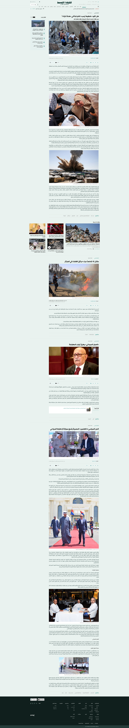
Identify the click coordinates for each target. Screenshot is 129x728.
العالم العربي (96, 13)
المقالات (86, 705)
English (96, 1)
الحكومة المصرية (86, 692)
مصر (77, 215)
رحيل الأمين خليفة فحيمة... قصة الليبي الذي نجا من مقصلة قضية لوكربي (37, 34)
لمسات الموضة (54, 708)
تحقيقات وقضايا (91, 718)
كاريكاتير (86, 707)
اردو (90, 1)
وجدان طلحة (93, 379)
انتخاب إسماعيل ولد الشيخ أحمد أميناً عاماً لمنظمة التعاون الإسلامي (83, 8)
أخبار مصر (92, 692)
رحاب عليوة (94, 461)
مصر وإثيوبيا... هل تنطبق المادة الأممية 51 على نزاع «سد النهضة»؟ (37, 30)
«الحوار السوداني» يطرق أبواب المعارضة (84, 344)
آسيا (92, 708)
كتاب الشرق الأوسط (84, 708)
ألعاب (42, 6)
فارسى (88, 1)
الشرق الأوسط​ (84, 6)
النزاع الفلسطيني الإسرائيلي (84, 215)
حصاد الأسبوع (91, 716)
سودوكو (74, 718)
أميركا (65, 215)
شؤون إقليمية (97, 711)
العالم (80, 6)
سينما (74, 708)
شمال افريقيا (90, 13)
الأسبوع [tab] (31, 17)
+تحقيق (92, 719)
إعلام (74, 710)
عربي (98, 1)
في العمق (51, 6)
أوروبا (92, 707)
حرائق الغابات (91, 334)
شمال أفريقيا (96, 708)
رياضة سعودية (97, 716)
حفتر (66, 692)
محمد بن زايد (71, 692)
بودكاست (45, 6)
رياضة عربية (97, 718)
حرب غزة (92, 215)
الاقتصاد (75, 6)
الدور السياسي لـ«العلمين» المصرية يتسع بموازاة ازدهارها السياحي (74, 429)
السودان (89, 419)
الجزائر (86, 334)
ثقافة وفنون (71, 6)
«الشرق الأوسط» (93, 58)
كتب (74, 705)
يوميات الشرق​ (59, 6)
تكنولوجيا (63, 6)
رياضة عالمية (97, 719)
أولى (93, 419)
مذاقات (55, 705)
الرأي (78, 6)
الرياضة (55, 6)
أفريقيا (92, 710)
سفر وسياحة (54, 707)
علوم (68, 707)
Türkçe (93, 1)
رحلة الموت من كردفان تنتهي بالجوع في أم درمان (38, 46)
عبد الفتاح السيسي (78, 692)
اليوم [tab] (34, 17)
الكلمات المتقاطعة (72, 716)
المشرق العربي (96, 710)
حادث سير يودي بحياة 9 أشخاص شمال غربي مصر (37, 42)
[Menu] (98, 6)
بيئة (68, 708)
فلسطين (73, 215)
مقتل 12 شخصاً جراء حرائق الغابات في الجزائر (82, 261)
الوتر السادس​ (73, 707)
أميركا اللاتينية (91, 711)
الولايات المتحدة (91, 705)
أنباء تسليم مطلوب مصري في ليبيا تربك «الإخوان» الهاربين (37, 39)
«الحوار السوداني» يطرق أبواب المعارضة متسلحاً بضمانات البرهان (74, 408)
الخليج (97, 707)
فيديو (48, 6)
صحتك (68, 705)
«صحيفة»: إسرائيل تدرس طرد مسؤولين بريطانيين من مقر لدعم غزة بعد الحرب (83, 244)
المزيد (39, 6)
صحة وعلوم (67, 6)
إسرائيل (68, 215)
